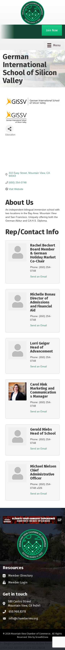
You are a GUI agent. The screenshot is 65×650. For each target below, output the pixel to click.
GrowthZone (41, 637)
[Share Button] (9, 129)
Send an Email (38, 276)
